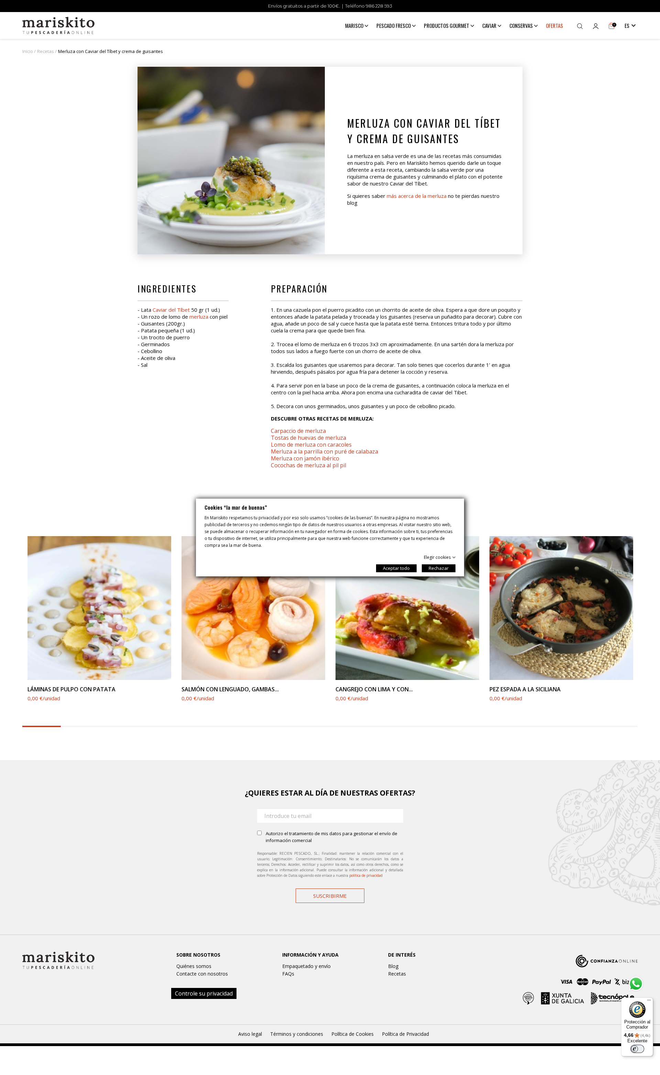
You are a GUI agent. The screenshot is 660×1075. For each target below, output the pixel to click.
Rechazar (439, 568)
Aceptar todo (396, 568)
